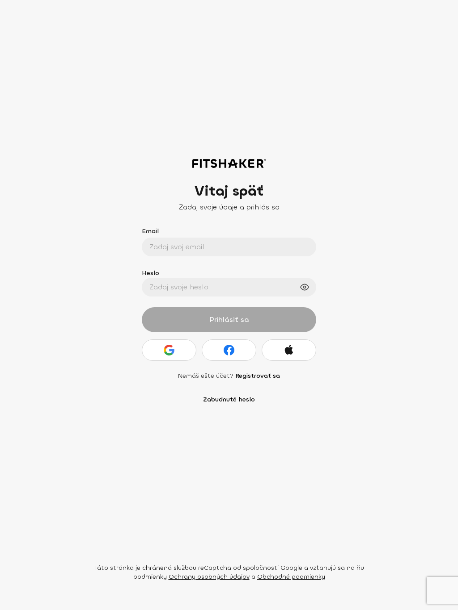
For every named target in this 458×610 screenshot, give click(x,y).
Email (150, 231)
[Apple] (289, 350)
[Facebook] (229, 350)
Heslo (150, 273)
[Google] (169, 350)
